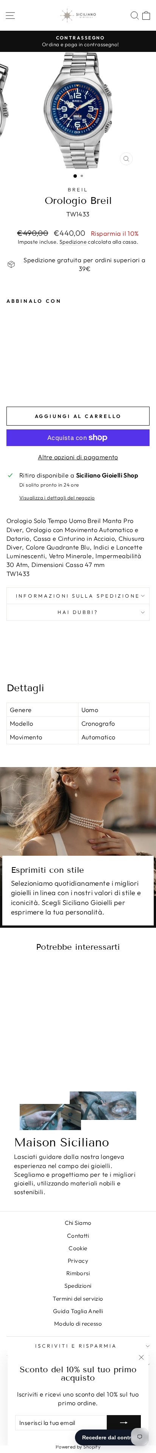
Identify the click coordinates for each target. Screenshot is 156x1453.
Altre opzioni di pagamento (78, 457)
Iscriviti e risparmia (76, 1346)
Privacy (78, 1260)
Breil (78, 189)
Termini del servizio (78, 1298)
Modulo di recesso (78, 1323)
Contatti (78, 1235)
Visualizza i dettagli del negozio (57, 498)
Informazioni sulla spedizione (78, 596)
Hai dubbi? (78, 612)
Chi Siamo (78, 1222)
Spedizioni (77, 1285)
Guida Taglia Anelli (78, 1311)
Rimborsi (78, 1273)
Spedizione (73, 241)
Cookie (78, 1248)
